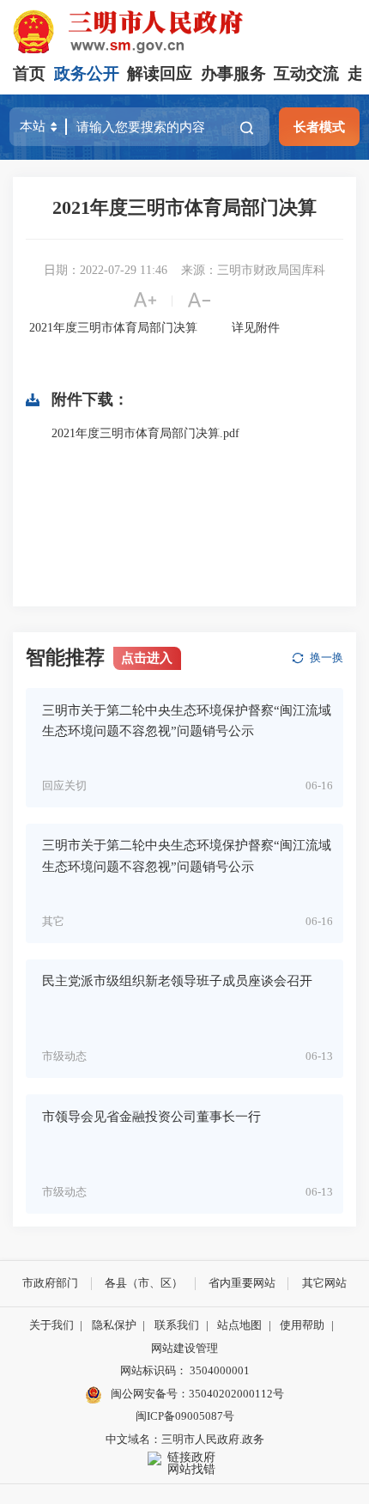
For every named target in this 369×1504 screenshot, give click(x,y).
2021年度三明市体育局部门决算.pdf (145, 433)
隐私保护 (114, 1324)
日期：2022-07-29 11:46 (105, 270)
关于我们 (51, 1324)
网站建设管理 (184, 1348)
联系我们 (176, 1324)
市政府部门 (50, 1282)
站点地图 (239, 1324)
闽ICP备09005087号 (185, 1416)
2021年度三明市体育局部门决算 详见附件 (153, 327)
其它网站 (324, 1282)
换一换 (326, 657)
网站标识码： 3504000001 (185, 1370)
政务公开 (86, 73)
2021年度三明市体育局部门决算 (184, 207)
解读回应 (159, 73)
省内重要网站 (242, 1282)
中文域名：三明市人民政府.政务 (185, 1439)
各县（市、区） (144, 1282)
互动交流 (306, 73)
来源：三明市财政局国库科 (253, 270)
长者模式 (319, 126)
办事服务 (233, 73)
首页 (29, 73)
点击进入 (146, 657)
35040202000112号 (236, 1393)
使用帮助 (302, 1324)
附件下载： (90, 399)
